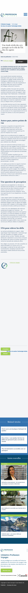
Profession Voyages (5, 24)
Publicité (3, 585)
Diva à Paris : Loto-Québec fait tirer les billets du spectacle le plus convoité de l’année (13, 439)
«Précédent (5, 349)
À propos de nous (11, 585)
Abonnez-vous (6, 570)
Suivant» (5, 353)
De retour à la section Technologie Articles (11, 26)
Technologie (15, 24)
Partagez (20, 61)
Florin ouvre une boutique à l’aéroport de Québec (14, 430)
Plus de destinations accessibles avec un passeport (13, 449)
